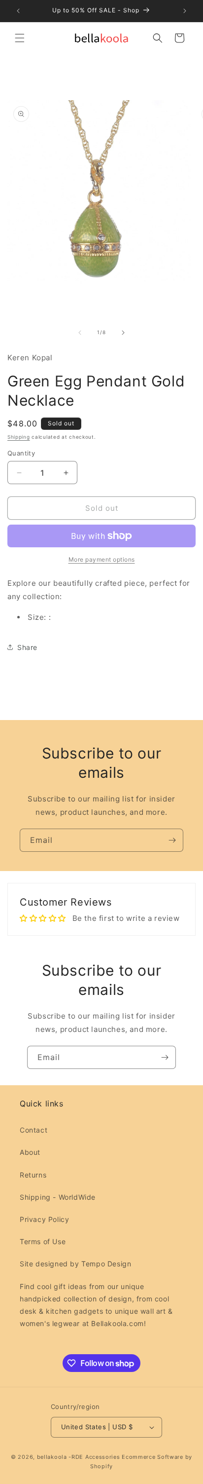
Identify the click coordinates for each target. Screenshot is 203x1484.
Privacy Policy (44, 1219)
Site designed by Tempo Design (75, 1263)
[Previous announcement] (18, 11)
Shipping (18, 437)
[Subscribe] (172, 840)
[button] (20, 38)
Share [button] (27, 647)
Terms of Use (43, 1241)
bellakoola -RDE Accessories (78, 1456)
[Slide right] (123, 332)
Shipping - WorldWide (58, 1197)
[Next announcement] (185, 11)
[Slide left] (80, 332)
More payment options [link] (101, 559)
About (30, 1152)
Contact (33, 1130)
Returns (33, 1175)
